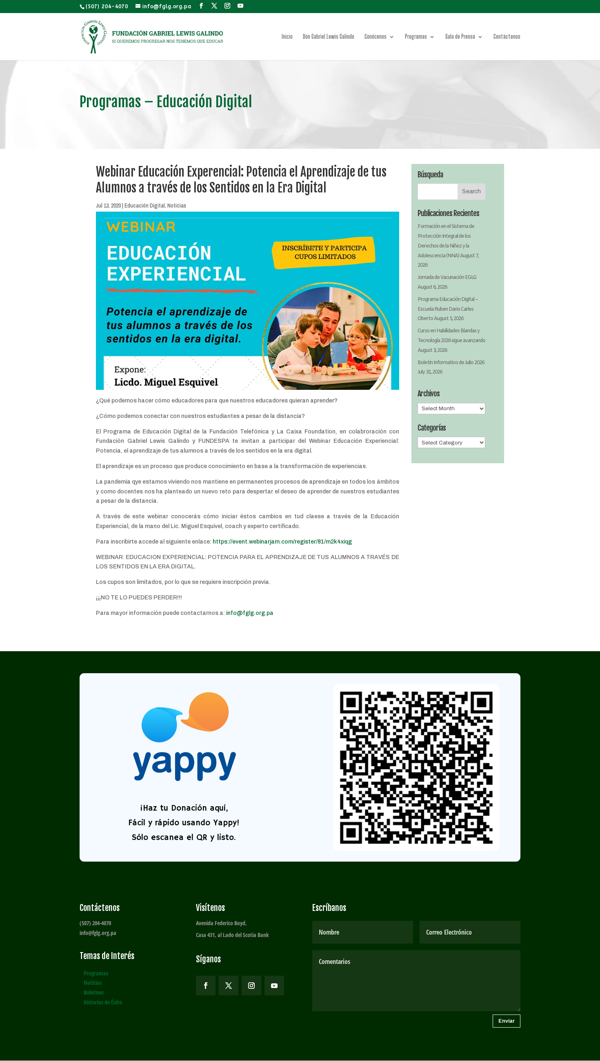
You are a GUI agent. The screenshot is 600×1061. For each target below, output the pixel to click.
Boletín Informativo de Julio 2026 (451, 363)
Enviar (506, 1021)
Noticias (176, 205)
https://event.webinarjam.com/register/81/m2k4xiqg (282, 542)
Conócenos (375, 37)
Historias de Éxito (103, 1002)
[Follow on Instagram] (251, 985)
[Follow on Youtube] (274, 985)
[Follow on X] (228, 985)
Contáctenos (506, 37)
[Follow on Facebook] (206, 985)
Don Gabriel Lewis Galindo (328, 37)
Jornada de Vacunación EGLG (447, 277)
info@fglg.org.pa (249, 613)
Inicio (287, 37)
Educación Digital (144, 205)
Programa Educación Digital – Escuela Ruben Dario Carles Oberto (448, 309)
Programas (416, 37)
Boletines (94, 992)
